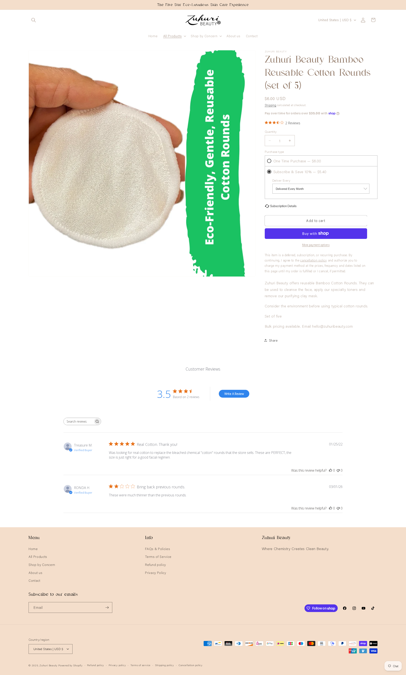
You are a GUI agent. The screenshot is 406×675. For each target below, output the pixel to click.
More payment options (316, 244)
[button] (34, 20)
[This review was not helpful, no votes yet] (338, 470)
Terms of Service (158, 556)
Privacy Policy (155, 572)
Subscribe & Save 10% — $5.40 (299, 171)
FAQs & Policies (157, 548)
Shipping (270, 105)
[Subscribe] (107, 607)
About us (35, 572)
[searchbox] (78, 421)
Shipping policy (164, 665)
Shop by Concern (42, 564)
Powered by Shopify (70, 665)
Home (33, 548)
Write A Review (234, 394)
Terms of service (140, 665)
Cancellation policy (190, 665)
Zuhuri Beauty (48, 665)
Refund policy (155, 564)
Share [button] (273, 340)
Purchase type (274, 151)
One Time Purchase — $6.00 (297, 160)
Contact (34, 580)
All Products (38, 556)
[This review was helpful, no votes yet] (330, 470)
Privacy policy (117, 665)
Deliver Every (281, 180)
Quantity (271, 131)
